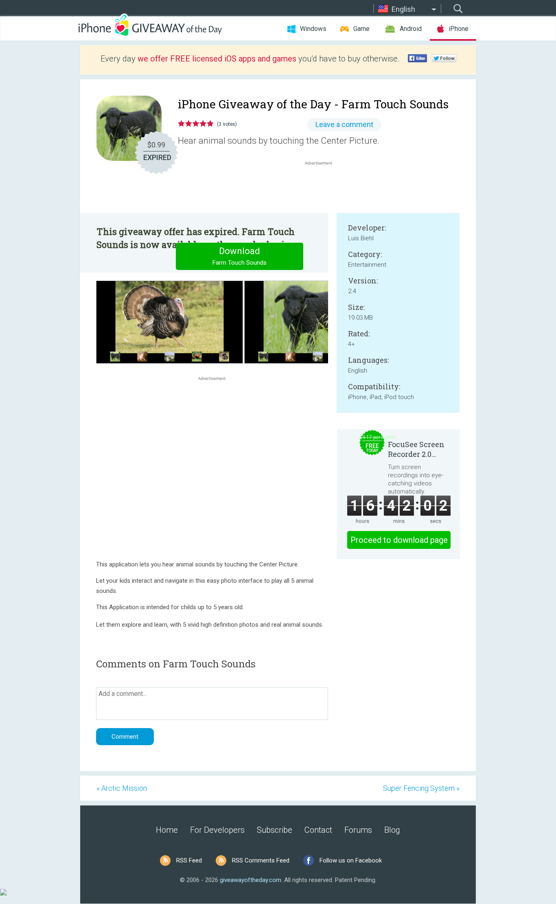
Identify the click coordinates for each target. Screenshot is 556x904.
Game (361, 29)
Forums (358, 830)
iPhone (458, 29)
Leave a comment (344, 124)
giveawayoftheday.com (250, 880)
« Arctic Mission (121, 788)
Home (167, 830)
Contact (318, 830)
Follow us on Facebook (351, 860)
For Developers (217, 830)
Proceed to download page (399, 540)
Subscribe (274, 830)
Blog (392, 830)
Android (411, 29)
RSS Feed (189, 860)
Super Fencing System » (421, 788)
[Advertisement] (323, 186)
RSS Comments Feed (260, 860)
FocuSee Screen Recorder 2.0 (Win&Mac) (416, 449)
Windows (313, 29)
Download (239, 256)
